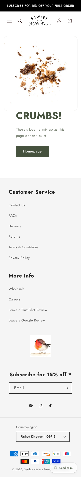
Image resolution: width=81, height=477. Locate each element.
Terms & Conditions (23, 247)
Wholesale (17, 289)
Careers (15, 299)
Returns (14, 236)
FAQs (13, 215)
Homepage (32, 151)
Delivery (15, 226)
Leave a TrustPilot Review (28, 310)
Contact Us (17, 205)
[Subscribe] (66, 388)
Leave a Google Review (27, 320)
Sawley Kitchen (33, 469)
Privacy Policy (19, 257)
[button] (9, 21)
